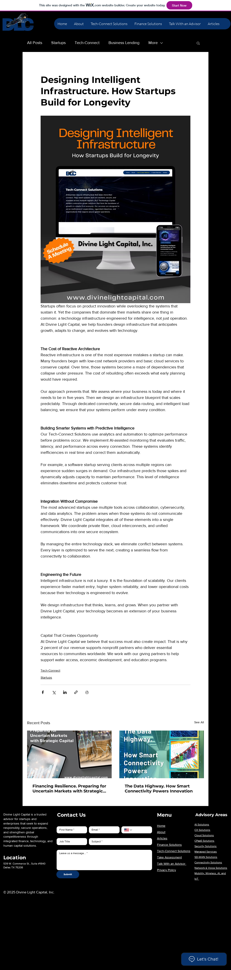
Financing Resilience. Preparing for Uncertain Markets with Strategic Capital (69, 789)
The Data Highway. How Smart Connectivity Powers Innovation (159, 789)
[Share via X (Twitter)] (54, 692)
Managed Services (205, 851)
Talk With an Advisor (171, 863)
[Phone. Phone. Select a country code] (128, 830)
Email (92, 823)
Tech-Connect (87, 42)
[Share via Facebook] (43, 692)
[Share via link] (76, 692)
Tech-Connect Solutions (173, 851)
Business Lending (124, 42)
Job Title (60, 835)
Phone (124, 823)
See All (199, 722)
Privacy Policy (166, 870)
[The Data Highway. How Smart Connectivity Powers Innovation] (161, 754)
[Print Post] (87, 692)
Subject (92, 835)
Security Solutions (205, 846)
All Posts (34, 42)
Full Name (61, 823)
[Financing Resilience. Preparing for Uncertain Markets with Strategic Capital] (69, 754)
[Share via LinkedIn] (65, 692)
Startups (58, 42)
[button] (198, 43)
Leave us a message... (66, 847)
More (153, 42)
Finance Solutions (169, 844)
